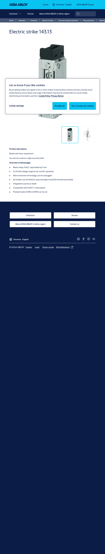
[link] (46, 4)
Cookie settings (16, 105)
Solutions (13, 14)
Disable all (60, 106)
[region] (52, 96)
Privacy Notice (57, 96)
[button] (20, 14)
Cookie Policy (44, 96)
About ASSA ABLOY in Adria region (54, 14)
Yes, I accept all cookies (82, 106)
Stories (30, 14)
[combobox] (85, 13)
